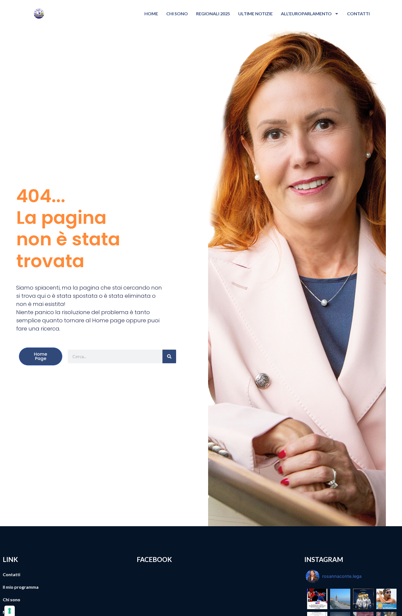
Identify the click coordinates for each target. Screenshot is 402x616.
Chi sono (177, 13)
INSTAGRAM (323, 559)
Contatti (358, 13)
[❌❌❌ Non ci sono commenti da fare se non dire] (317, 599)
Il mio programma (21, 587)
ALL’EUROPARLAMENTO (306, 13)
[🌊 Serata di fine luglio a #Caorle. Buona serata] (340, 599)
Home (151, 13)
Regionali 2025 (213, 13)
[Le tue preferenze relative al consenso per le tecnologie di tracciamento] (9, 611)
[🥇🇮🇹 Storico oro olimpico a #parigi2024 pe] (363, 599)
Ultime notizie (255, 13)
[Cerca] (169, 356)
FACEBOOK (154, 559)
